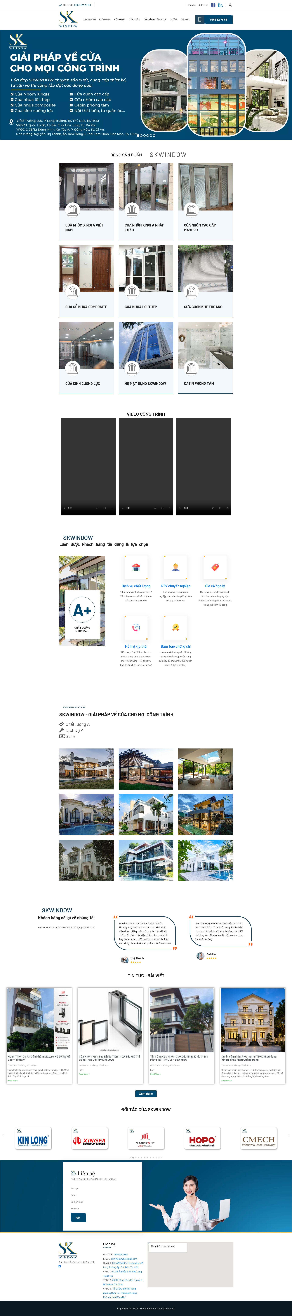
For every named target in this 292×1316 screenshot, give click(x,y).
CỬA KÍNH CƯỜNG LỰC (155, 19)
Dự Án (173, 19)
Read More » (13, 1080)
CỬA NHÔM (105, 19)
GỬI (78, 1217)
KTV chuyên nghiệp (176, 586)
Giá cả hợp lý (215, 586)
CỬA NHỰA (119, 19)
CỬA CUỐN (134, 19)
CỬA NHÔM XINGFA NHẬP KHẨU (144, 227)
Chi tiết (72, 234)
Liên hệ (192, 4)
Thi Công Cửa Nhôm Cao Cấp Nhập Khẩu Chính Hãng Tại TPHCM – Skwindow (179, 1058)
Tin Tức (185, 19)
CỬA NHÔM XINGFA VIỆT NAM (84, 227)
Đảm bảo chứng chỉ (176, 646)
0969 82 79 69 (82, 5)
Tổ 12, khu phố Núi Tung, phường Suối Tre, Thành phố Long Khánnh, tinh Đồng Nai (120, 1292)
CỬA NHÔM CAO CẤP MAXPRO (200, 227)
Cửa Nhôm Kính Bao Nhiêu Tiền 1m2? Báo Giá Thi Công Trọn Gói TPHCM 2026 (109, 1058)
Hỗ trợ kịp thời (136, 646)
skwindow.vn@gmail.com (120, 1258)
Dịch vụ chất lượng (136, 586)
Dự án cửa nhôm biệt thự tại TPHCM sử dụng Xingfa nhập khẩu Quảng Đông (248, 1058)
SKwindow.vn (147, 1308)
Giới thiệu (203, 4)
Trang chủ (89, 19)
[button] (3, 1135)
